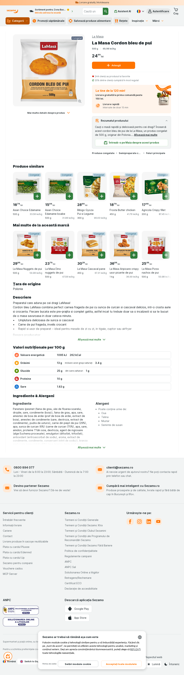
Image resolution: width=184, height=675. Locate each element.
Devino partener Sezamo (31, 486)
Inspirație (138, 20)
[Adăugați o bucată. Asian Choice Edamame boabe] (69, 196)
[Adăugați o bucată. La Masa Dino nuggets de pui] (69, 255)
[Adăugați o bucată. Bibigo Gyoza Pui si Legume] (101, 196)
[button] (158, 11)
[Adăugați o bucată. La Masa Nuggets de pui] (37, 255)
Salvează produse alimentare (92, 20)
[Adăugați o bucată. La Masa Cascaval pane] (101, 255)
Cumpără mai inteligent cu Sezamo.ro (133, 486)
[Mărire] (80, 101)
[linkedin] (148, 521)
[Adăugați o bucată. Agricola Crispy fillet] (166, 196)
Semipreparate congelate (130, 153)
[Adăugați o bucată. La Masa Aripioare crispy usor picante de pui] (133, 255)
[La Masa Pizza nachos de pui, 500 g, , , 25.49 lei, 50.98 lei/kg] (156, 245)
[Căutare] (105, 11)
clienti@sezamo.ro (119, 467)
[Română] (140, 11)
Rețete (123, 20)
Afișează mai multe (145, 134)
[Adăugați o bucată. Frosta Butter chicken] (133, 196)
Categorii (18, 20)
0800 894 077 (24, 467)
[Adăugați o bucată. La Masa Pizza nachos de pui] (166, 255)
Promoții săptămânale (51, 20)
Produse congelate (103, 153)
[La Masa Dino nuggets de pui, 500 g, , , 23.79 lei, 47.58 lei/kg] (59, 245)
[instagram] (139, 521)
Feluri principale (155, 153)
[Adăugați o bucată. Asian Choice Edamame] (37, 196)
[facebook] (130, 521)
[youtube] (158, 521)
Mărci (156, 20)
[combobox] (92, 11)
